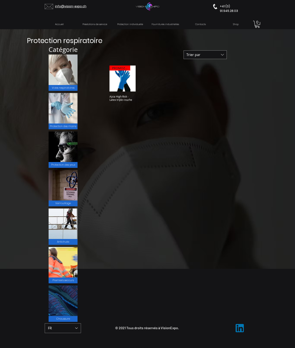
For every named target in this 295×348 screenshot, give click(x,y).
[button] (257, 24)
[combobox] (205, 54)
